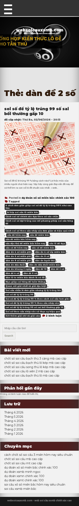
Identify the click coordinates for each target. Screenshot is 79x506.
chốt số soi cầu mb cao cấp (23, 459)
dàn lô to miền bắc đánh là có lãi (25, 277)
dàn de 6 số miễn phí (18, 256)
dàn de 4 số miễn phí (18, 252)
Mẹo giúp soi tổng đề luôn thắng (25, 282)
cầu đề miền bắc (39, 235)
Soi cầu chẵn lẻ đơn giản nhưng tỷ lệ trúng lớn (33, 290)
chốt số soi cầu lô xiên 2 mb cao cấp (29, 371)
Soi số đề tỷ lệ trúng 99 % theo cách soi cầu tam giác (37, 299)
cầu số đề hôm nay (16, 248)
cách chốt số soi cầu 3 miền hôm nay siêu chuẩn (38, 455)
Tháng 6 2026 (13, 412)
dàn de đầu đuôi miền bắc (44, 265)
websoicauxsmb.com (39, 30)
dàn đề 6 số (30, 273)
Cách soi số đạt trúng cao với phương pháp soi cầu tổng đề (39, 222)
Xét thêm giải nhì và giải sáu (22, 316)
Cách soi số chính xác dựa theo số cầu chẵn (31, 216)
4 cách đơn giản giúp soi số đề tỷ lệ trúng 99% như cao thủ (38, 206)
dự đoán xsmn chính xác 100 (24, 476)
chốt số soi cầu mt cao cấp (23, 463)
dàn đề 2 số (57, 269)
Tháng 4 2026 (13, 421)
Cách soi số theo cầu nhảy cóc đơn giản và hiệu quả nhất (39, 231)
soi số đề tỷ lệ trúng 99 (19, 294)
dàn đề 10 (41, 269)
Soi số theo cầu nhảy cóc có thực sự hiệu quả (32, 311)
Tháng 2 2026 (13, 429)
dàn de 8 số (42, 256)
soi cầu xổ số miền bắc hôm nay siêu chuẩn (34, 484)
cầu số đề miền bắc (43, 248)
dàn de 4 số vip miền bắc (50, 252)
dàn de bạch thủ (45, 260)
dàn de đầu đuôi (15, 265)
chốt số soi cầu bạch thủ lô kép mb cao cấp (34, 363)
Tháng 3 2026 (13, 425)
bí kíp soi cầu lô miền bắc (22, 212)
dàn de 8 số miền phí (18, 260)
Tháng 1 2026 (13, 434)
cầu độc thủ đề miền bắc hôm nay (25, 243)
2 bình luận (54, 315)
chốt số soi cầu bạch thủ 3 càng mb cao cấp (35, 358)
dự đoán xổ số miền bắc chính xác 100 (47, 197)
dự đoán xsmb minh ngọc (22, 472)
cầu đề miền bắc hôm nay (20, 239)
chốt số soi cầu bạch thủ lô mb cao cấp (31, 375)
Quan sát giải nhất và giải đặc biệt (25, 286)
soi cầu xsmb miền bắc (20, 489)
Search (8, 335)
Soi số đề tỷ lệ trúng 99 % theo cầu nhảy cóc (32, 303)
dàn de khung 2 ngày (18, 269)
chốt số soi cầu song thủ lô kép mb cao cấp (35, 367)
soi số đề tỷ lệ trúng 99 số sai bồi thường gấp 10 (36, 111)
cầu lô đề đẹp (57, 243)
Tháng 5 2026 (13, 416)
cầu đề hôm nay (16, 235)
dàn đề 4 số (12, 273)
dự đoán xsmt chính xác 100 (24, 480)
